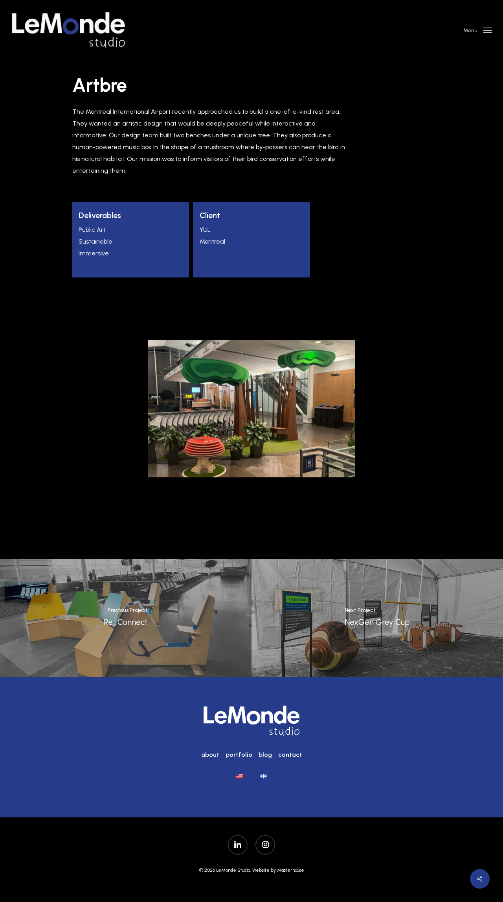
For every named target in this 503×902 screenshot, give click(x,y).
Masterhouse (290, 870)
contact (290, 754)
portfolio (239, 754)
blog (265, 754)
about (210, 754)
